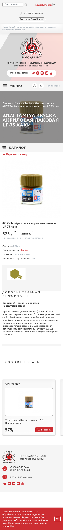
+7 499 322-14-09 (33, 13)
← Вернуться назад (14, 154)
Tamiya (28, 103)
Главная (6, 103)
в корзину (46, 430)
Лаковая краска (43, 103)
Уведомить (26, 234)
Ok (57, 519)
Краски (18, 103)
